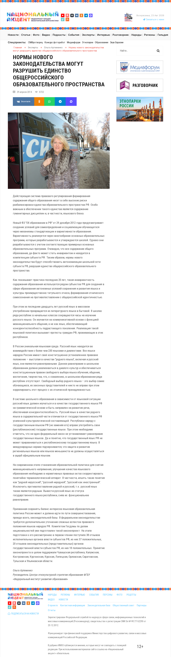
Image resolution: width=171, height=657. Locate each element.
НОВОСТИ (63, 599)
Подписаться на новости (24, 613)
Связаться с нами (154, 19)
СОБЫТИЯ (94, 594)
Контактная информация (72, 605)
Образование (101, 42)
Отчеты (51, 610)
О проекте (53, 605)
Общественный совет (123, 605)
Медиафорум (73, 42)
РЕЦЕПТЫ (131, 594)
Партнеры (141, 605)
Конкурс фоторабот (55, 42)
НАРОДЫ (52, 594)
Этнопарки (87, 42)
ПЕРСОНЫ (107, 594)
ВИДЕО (51, 599)
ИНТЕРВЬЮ (79, 594)
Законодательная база (99, 605)
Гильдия (163, 34)
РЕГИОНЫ (65, 594)
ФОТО (119, 594)
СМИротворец (35, 42)
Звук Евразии (116, 42)
